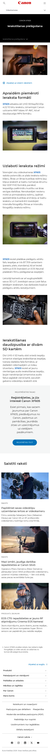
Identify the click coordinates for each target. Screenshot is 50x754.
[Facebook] (12, 743)
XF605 (6, 104)
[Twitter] (32, 743)
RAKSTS (4, 503)
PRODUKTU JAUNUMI (10, 614)
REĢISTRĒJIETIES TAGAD (25, 392)
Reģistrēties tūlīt (25, 442)
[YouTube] (38, 743)
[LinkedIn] (25, 743)
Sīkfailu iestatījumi (25, 729)
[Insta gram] (18, 743)
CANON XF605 (25, 21)
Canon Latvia (23, 737)
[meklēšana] (4, 3)
